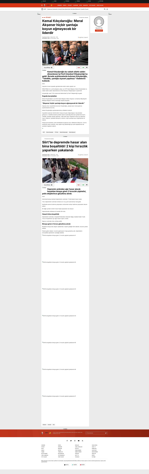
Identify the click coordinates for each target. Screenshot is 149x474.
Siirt (53, 424)
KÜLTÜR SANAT (44, 453)
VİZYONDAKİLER (61, 455)
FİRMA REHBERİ (78, 450)
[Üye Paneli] (106, 9)
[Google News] (83, 37)
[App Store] (66, 465)
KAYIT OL (77, 455)
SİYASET (70, 5)
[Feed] (82, 440)
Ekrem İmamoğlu (49, 132)
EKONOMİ (75, 5)
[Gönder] (106, 433)
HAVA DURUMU (95, 451)
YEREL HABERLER (44, 455)
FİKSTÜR (77, 448)
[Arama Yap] (104, 9)
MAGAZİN (85, 5)
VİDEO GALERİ (100, 5)
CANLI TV (94, 446)
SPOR (80, 5)
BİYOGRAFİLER (61, 453)
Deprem (44, 424)
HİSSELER (77, 453)
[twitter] (71, 440)
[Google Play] (74, 465)
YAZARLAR (77, 456)
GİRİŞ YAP (94, 453)
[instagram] (75, 440)
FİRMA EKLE (94, 448)
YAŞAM (42, 451)
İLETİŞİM (93, 456)
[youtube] (78, 440)
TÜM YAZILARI (99, 30)
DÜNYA (64, 5)
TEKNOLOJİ (60, 451)
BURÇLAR (77, 445)
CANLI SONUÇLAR (78, 446)
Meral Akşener (72, 132)
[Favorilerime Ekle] (87, 67)
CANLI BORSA (94, 445)
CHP (44, 132)
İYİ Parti (56, 132)
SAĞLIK (42, 450)
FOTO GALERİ (92, 5)
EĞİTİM (59, 450)
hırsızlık (49, 424)
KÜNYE (93, 455)
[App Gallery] (82, 465)
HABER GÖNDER (78, 451)
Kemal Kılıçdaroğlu (63, 132)
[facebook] (67, 440)
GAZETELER (94, 450)
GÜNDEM (59, 5)
